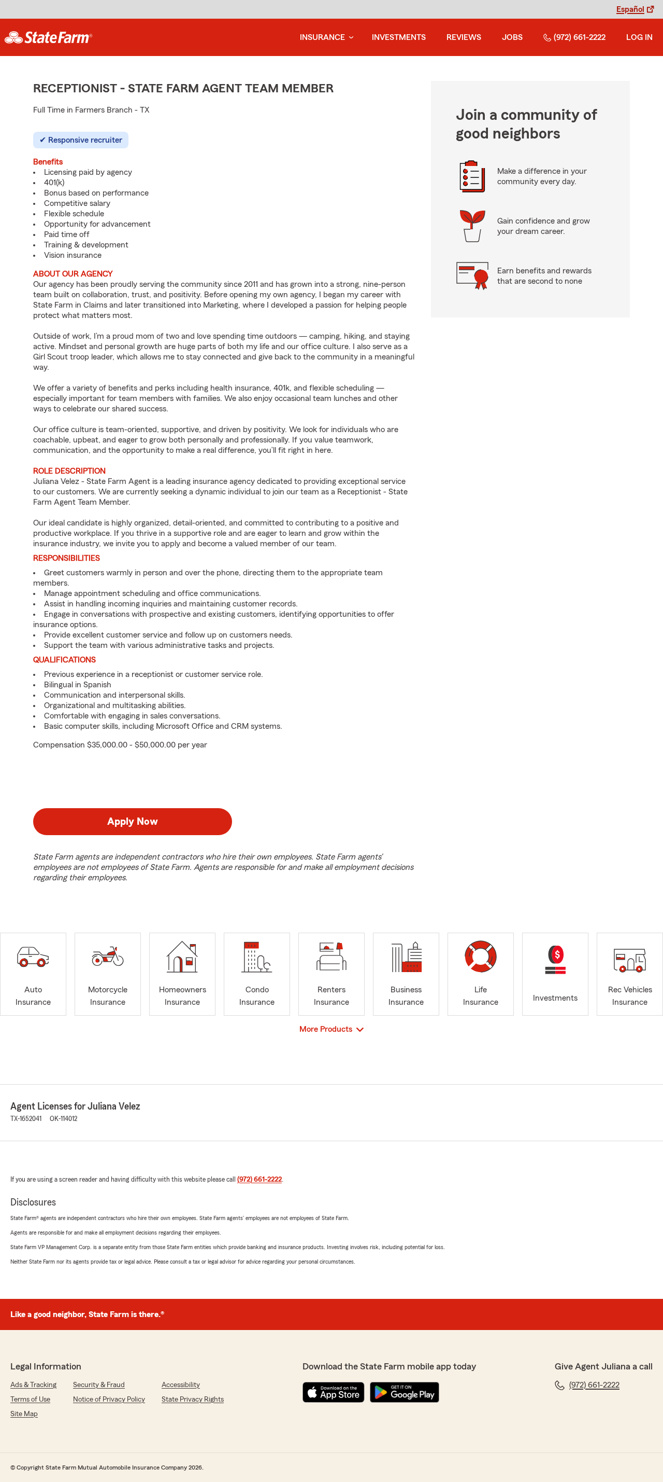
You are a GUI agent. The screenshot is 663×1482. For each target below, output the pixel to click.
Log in (639, 37)
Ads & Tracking (33, 1385)
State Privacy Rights (193, 1399)
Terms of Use (30, 1399)
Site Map (24, 1414)
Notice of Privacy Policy (109, 1399)
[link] (48, 37)
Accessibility (181, 1385)
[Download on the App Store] (333, 1392)
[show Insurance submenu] (349, 37)
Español (630, 9)
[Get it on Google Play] (404, 1392)
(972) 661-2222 (580, 37)
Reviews (463, 37)
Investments (399, 37)
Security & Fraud (99, 1385)
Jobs (512, 37)
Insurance (322, 37)
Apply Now (132, 821)
